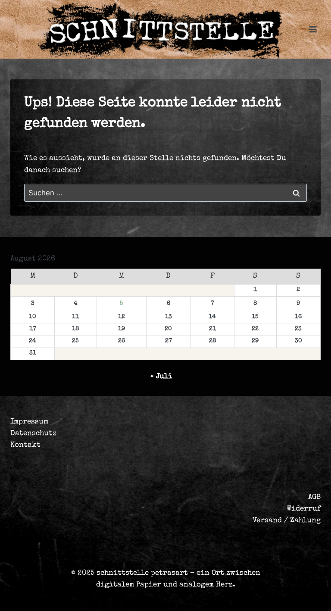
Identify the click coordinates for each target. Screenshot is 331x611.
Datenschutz (33, 433)
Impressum (29, 422)
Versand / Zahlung (287, 520)
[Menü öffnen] (313, 29)
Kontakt (25, 445)
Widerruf (304, 509)
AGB (314, 497)
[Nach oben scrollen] (268, 596)
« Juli (161, 376)
